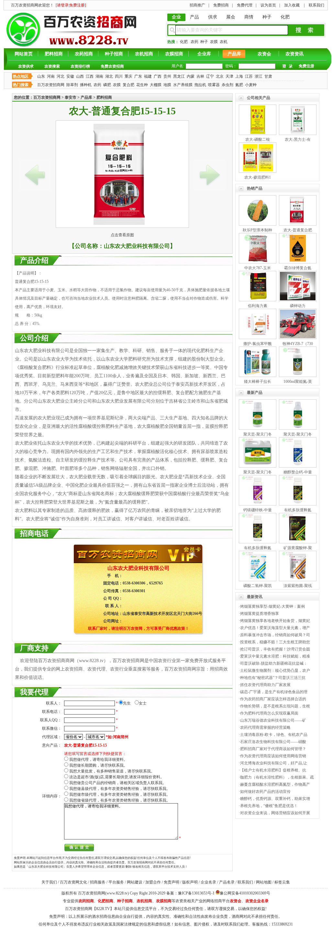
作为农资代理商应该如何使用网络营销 (273, 756)
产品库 (234, 53)
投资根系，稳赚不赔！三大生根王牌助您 (275, 642)
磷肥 (107, 85)
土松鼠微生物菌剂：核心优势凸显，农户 (275, 670)
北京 (220, 76)
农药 (194, 41)
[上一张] (35, 175)
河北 (60, 76)
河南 (51, 76)
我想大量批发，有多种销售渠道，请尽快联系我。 (112, 771)
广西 (157, 76)
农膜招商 (174, 53)
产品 (194, 17)
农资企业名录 (257, 901)
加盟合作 (153, 882)
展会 (230, 17)
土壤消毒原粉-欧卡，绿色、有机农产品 (273, 734)
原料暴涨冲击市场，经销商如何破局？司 (275, 635)
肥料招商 (54, 53)
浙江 (258, 76)
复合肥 (128, 85)
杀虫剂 (227, 85)
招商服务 (97, 882)
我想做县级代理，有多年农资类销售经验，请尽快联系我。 (119, 788)
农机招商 (144, 53)
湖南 (99, 76)
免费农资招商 (112, 66)
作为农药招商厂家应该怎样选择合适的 (273, 699)
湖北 (109, 76)
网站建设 (134, 882)
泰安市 (70, 97)
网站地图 (263, 882)
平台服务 (116, 882)
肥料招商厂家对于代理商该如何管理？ (273, 749)
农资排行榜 (80, 66)
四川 (119, 76)
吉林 (200, 76)
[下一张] (210, 175)
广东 (138, 76)
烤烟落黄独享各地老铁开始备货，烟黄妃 (275, 620)
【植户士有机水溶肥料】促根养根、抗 (273, 770)
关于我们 (49, 882)
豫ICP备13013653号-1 (196, 893)
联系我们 (245, 882)
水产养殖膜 (183, 85)
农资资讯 (294, 53)
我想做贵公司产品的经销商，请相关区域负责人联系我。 (117, 783)
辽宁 (210, 76)
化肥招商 (105, 901)
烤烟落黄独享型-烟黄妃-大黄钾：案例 (272, 606)
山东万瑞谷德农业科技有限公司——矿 (273, 720)
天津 (229, 76)
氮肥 (239, 85)
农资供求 (26, 66)
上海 (239, 76)
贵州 (167, 76)
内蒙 (190, 76)
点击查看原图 (122, 235)
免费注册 (306, 66)
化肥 (285, 17)
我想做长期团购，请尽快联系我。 (98, 765)
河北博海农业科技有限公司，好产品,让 (273, 763)
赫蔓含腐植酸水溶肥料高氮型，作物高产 (275, 784)
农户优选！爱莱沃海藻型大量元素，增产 (275, 628)
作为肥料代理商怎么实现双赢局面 (269, 713)
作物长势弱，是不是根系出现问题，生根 (275, 706)
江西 (90, 76)
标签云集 (282, 882)
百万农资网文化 (73, 882)
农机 (223, 41)
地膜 (167, 85)
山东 (41, 76)
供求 (212, 17)
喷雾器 (214, 85)
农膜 (214, 41)
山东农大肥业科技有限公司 (137, 246)
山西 (80, 76)
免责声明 (171, 882)
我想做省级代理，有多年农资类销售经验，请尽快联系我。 (119, 800)
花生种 (142, 85)
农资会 (264, 53)
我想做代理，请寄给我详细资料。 (98, 759)
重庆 (128, 76)
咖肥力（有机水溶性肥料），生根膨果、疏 (277, 777)
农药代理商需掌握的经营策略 (265, 727)
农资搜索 (52, 66)
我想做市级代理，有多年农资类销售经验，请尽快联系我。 (119, 794)
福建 (148, 76)
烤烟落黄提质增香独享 (259, 613)
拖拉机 (200, 85)
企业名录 (208, 882)
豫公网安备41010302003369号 (245, 893)
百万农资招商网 (50, 85)
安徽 (70, 76)
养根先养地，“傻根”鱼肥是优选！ (269, 806)
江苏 (249, 76)
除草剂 (72, 85)
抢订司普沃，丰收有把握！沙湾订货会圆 (275, 649)
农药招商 (84, 53)
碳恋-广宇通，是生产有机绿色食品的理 (273, 692)
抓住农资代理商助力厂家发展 (265, 684)
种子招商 (114, 53)
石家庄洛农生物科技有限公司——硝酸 (273, 741)
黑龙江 (179, 76)
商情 (248, 17)
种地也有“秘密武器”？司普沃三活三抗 (272, 677)
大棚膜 (155, 85)
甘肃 (268, 76)
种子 (266, 17)
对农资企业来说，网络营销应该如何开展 (275, 813)
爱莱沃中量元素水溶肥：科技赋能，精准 (275, 656)
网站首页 (24, 53)
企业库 (204, 53)
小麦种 (251, 85)
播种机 (86, 85)
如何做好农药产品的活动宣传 (265, 791)
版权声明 (190, 882)
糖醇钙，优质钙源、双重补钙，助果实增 (275, 798)
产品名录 (227, 882)
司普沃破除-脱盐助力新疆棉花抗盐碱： (273, 663)
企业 (176, 17)
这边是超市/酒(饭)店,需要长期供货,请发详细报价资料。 (116, 777)
